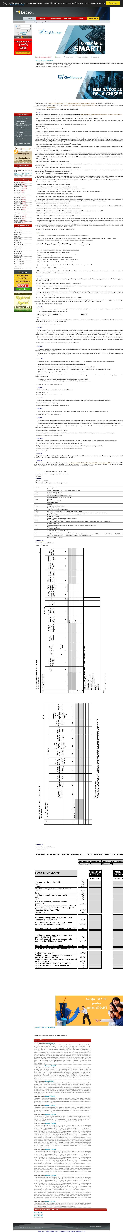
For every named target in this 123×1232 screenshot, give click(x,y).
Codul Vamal (19, 136)
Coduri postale (41, 1231)
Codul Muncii (19, 132)
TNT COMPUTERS (96, 1227)
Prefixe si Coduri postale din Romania (56, 1231)
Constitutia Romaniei (21, 139)
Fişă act (58, 57)
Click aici (24, 34)
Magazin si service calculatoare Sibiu (75, 1231)
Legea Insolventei (20, 127)
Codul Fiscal (19, 116)
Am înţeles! (113, 3)
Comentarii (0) (69, 57)
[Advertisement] (23, 84)
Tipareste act (96, 57)
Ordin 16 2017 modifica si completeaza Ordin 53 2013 (23, 174)
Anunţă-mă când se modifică (43, 57)
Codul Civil (19, 130)
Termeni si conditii (27, 1227)
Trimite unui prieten (82, 57)
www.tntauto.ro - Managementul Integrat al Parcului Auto (38, 22)
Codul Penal (19, 134)
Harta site (20, 1227)
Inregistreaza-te (23, 32)
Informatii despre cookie (37, 1227)
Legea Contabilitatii (21, 121)
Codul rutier (19, 141)
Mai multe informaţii (17, 5)
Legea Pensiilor (20, 123)
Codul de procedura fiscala (23, 119)
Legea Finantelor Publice (22, 125)
